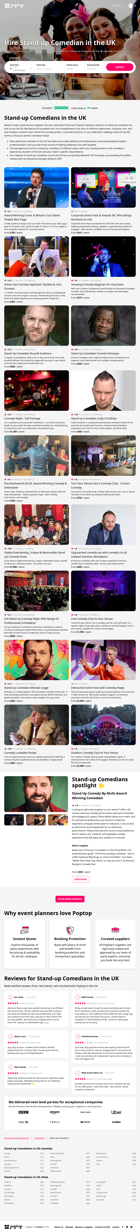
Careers (115, 1227)
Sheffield (54, 1203)
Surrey (7, 1153)
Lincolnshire (102, 1157)
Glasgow (100, 1199)
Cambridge (9, 1192)
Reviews (69, 1227)
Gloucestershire (11, 1167)
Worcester (9, 1196)
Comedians (39, 1138)
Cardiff (53, 1164)
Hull (98, 1189)
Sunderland (101, 1192)
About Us (58, 1227)
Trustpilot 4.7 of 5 (37, 1227)
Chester (53, 1196)
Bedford (8, 1185)
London (7, 1164)
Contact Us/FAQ (102, 1227)
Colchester (9, 1203)
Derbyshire (101, 1153)
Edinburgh (101, 1196)
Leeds (99, 1185)
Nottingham (55, 1160)
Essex (6, 1157)
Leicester (54, 1199)
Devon (99, 1160)
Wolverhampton (57, 1182)
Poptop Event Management (16, 1138)
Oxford (7, 1182)
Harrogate (101, 1182)
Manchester (55, 1171)
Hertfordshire (10, 1160)
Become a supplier (84, 1227)
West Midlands (57, 1153)
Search (118, 5)
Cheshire (54, 1167)
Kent (52, 1157)
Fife (98, 1164)
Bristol (7, 1171)
